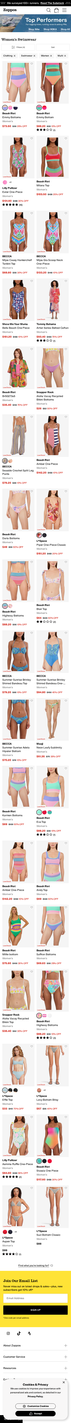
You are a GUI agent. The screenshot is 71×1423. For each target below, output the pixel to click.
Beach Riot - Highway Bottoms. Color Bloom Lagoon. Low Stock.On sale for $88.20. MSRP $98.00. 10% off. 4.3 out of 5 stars (52, 1004)
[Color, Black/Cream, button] (10, 1090)
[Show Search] (48, 10)
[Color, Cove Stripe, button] (44, 1015)
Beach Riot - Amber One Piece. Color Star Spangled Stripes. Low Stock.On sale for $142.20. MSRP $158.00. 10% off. (52, 449)
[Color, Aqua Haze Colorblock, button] (49, 812)
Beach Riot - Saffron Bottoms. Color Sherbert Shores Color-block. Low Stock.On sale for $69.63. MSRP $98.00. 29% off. (52, 935)
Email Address (15, 1298)
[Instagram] (8, 1333)
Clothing (8, 55)
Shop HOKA (50, 29)
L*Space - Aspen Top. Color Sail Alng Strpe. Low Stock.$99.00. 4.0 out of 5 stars (18, 1220)
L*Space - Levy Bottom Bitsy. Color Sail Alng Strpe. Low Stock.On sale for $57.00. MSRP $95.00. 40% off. (52, 1077)
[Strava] (29, 1333)
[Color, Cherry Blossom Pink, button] (5, 182)
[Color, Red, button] (49, 1161)
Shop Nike (34, 29)
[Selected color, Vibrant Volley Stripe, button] (5, 606)
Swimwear (26, 55)
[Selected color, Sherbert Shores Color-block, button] (5, 107)
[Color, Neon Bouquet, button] (10, 606)
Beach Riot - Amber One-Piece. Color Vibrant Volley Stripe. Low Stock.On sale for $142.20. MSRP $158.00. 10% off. (18, 871)
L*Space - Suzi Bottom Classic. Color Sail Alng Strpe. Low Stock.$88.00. (52, 1220)
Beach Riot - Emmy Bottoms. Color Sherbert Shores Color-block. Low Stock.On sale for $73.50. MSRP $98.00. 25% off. (18, 96)
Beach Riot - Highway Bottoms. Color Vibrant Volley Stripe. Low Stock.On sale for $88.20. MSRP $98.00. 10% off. (18, 592)
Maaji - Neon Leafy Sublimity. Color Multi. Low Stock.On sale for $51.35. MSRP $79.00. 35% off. (52, 730)
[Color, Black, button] (44, 535)
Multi (60, 55)
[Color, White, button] (49, 1015)
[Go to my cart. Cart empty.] (56, 10)
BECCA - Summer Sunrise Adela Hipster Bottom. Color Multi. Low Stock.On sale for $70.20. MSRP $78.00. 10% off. (18, 730)
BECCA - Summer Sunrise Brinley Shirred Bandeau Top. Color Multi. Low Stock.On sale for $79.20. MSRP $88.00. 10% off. (18, 662)
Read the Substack (52, 3)
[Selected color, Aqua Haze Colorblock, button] (39, 107)
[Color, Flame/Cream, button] (39, 1090)
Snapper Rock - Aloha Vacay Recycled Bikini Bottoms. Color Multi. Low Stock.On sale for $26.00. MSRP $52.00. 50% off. (52, 378)
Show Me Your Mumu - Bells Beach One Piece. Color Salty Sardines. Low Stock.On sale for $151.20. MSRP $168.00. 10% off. (18, 310)
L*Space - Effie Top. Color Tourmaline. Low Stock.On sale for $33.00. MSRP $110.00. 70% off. (18, 1077)
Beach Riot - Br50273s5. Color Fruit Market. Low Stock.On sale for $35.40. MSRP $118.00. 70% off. (18, 378)
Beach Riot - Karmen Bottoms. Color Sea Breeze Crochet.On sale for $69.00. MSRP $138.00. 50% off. (18, 801)
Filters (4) (21, 47)
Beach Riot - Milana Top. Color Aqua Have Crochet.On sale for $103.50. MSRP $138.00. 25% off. (52, 171)
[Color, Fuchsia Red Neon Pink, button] (44, 107)
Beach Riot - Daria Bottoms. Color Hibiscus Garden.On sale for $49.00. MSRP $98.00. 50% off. (18, 522)
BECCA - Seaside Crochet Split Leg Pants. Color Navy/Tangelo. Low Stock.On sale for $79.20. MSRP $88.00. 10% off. (18, 449)
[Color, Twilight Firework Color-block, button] (15, 107)
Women (45, 55)
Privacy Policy (35, 1396)
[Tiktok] (18, 1333)
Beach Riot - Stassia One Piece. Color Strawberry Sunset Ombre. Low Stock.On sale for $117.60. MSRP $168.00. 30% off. (52, 1147)
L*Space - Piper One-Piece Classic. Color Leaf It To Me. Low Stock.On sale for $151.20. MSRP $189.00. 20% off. (52, 522)
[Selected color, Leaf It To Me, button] (39, 535)
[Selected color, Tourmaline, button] (5, 1090)
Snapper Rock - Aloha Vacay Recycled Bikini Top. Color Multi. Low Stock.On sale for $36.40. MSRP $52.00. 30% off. (18, 1004)
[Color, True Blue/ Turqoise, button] (10, 461)
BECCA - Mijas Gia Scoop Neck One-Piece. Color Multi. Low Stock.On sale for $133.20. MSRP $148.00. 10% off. (52, 242)
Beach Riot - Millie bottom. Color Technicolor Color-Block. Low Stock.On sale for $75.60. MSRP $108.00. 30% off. (18, 935)
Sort (53, 47)
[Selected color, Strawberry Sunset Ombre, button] (39, 1161)
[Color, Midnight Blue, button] (10, 1232)
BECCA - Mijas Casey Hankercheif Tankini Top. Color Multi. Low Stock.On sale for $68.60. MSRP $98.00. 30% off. (18, 242)
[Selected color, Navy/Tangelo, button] (5, 461)
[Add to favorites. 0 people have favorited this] (32, 64)
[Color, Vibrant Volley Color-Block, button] (10, 107)
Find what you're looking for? (33, 1265)
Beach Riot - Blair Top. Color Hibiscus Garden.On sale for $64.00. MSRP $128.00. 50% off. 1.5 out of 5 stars (52, 592)
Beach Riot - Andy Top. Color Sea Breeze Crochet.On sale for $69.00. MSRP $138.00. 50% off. (52, 871)
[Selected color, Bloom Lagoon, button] (39, 1015)
